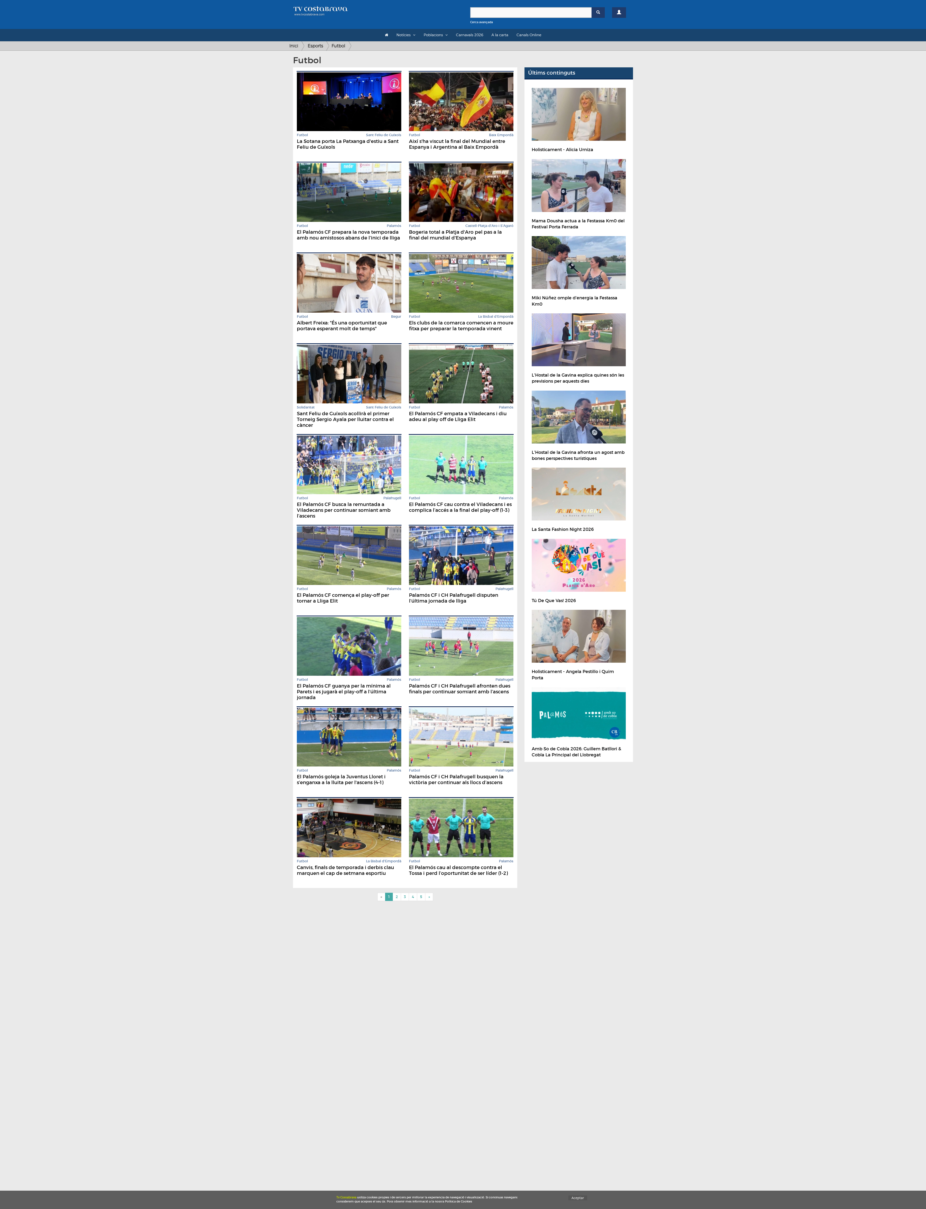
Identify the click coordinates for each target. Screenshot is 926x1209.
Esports (315, 45)
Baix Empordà (501, 135)
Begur (396, 317)
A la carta (499, 35)
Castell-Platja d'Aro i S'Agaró (489, 226)
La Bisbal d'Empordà (495, 317)
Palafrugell (392, 498)
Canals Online (529, 35)
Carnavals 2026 (469, 35)
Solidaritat (306, 407)
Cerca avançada (481, 22)
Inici (293, 45)
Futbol (338, 45)
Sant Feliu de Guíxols (383, 135)
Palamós (394, 226)
